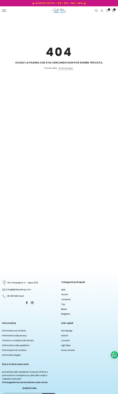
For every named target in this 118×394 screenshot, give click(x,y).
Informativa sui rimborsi (14, 330)
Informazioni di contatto (14, 350)
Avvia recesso (68, 350)
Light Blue (66, 345)
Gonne (64, 294)
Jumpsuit (66, 299)
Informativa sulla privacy (14, 335)
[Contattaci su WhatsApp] (114, 354)
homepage (66, 68)
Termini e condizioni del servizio (18, 340)
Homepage (66, 330)
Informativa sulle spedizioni (15, 345)
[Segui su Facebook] (26, 302)
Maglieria (65, 313)
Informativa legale (11, 355)
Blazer (64, 309)
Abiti (63, 289)
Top (63, 304)
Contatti (65, 340)
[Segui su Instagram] (32, 302)
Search (64, 335)
